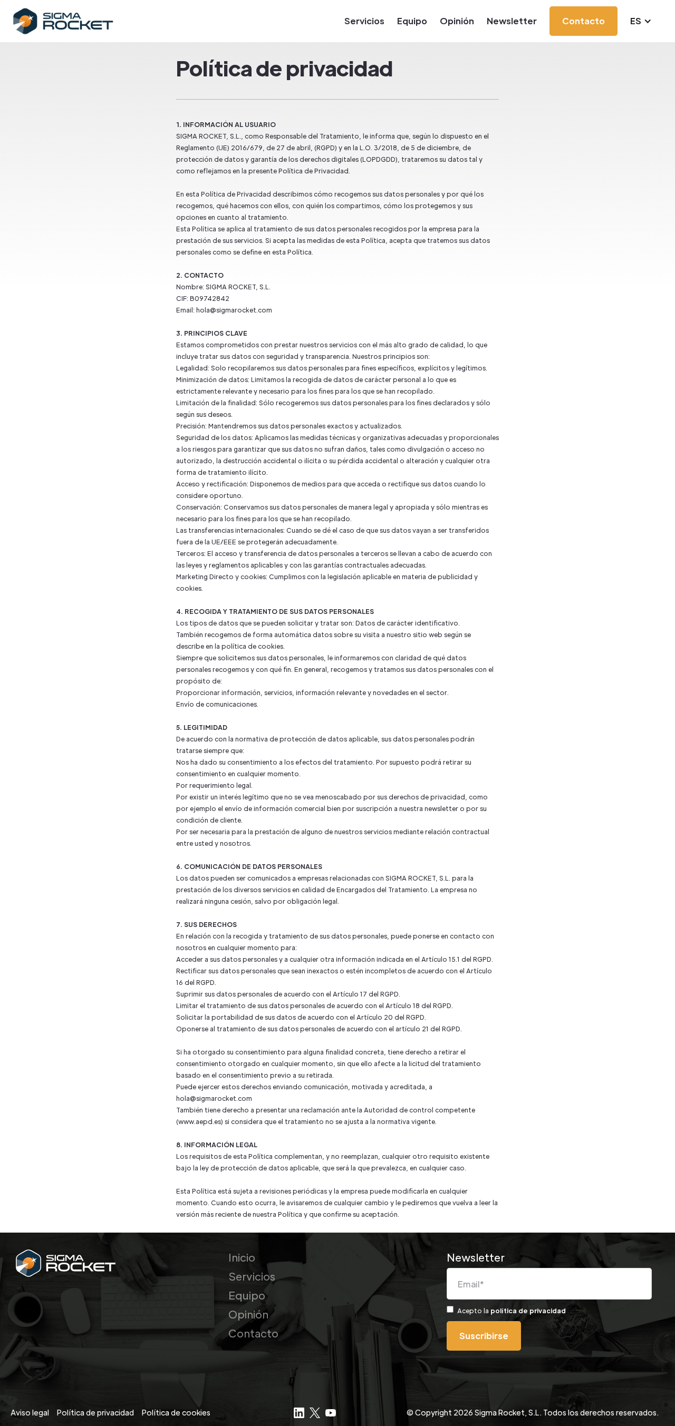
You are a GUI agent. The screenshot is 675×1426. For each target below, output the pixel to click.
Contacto (253, 1333)
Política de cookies (176, 1412)
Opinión (457, 20)
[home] (64, 21)
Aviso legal (30, 1412)
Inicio (241, 1257)
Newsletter (512, 20)
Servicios (364, 20)
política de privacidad (528, 1310)
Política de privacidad (95, 1412)
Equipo (412, 20)
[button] (646, 21)
